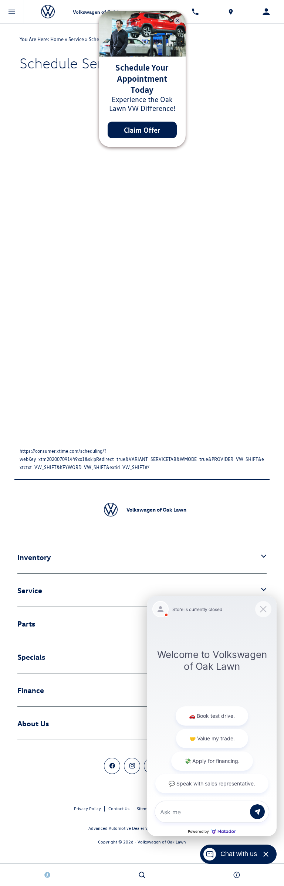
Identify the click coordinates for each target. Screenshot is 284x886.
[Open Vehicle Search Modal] (142, 875)
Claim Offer (142, 130)
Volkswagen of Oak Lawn (162, 842)
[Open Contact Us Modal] (236, 875)
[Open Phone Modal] (195, 12)
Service (76, 39)
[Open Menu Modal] (12, 12)
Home (57, 39)
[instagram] (132, 766)
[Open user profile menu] (266, 11)
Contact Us (118, 808)
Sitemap (144, 808)
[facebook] (112, 766)
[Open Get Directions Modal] (230, 12)
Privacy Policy (87, 808)
